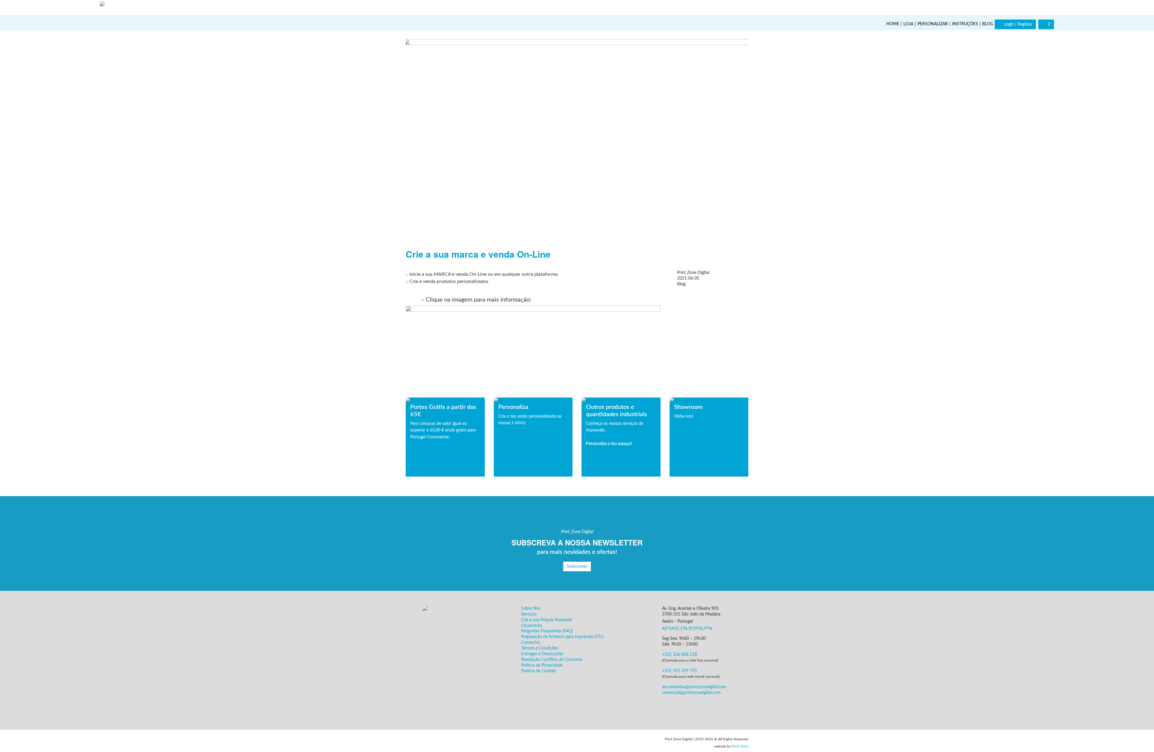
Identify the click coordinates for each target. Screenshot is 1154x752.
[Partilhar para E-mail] (714, 295)
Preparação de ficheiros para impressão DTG (562, 637)
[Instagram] (1047, 7)
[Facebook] (1031, 7)
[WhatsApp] (1145, 742)
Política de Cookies (538, 671)
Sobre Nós (531, 608)
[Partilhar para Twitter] (695, 295)
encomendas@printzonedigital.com (694, 687)
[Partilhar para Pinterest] (705, 295)
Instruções (965, 24)
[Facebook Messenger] (700, 707)
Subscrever (577, 566)
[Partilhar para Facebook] (685, 295)
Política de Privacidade (542, 665)
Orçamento (531, 626)
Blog (987, 24)
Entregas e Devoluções (542, 654)
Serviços (528, 614)
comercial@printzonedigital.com (691, 693)
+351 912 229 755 (679, 671)
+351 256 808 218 (679, 654)
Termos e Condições (539, 648)
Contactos (530, 642)
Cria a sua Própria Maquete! (546, 620)
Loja (908, 24)
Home (892, 24)
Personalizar (932, 24)
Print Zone (740, 746)
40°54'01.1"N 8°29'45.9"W (687, 629)
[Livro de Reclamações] (424, 741)
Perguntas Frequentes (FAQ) (547, 631)
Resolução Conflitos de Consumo (551, 660)
